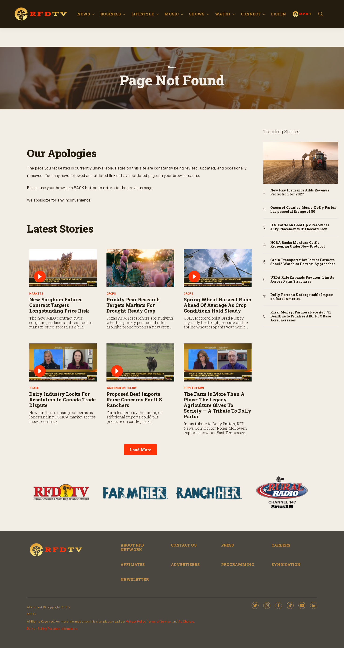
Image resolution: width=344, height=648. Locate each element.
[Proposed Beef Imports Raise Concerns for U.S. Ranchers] (140, 362)
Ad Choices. (186, 621)
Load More (140, 449)
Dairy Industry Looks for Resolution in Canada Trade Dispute (62, 399)
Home (172, 67)
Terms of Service (159, 621)
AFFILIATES (133, 564)
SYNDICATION (285, 564)
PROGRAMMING (237, 564)
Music (172, 13)
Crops (111, 293)
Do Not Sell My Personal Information (52, 628)
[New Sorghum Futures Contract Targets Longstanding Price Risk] (63, 268)
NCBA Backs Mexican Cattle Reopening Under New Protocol (297, 245)
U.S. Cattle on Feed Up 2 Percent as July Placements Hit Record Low (299, 227)
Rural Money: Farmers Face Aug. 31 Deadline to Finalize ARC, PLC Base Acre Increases (300, 316)
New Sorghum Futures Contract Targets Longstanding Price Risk (59, 305)
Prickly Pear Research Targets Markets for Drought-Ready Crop (133, 305)
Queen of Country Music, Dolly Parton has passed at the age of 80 (303, 210)
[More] (93, 14)
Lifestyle (142, 13)
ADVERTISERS (185, 564)
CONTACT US (184, 545)
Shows (196, 13)
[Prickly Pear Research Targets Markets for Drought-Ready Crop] (140, 268)
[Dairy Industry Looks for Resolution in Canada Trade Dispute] (63, 362)
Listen (278, 13)
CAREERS (280, 545)
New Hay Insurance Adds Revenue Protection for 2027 (299, 192)
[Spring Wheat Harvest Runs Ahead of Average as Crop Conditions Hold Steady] (218, 268)
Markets (36, 293)
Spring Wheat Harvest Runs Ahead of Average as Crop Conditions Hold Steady (217, 305)
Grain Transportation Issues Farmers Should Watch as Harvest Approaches (302, 262)
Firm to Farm (194, 388)
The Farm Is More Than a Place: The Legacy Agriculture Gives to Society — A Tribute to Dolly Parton (217, 405)
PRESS (227, 545)
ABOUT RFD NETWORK (132, 547)
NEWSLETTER (135, 579)
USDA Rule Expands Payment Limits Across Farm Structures (302, 280)
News (83, 13)
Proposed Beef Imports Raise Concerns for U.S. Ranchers (134, 399)
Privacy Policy (135, 621)
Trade (34, 388)
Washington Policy (121, 388)
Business (110, 13)
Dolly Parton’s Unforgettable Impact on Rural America (301, 297)
